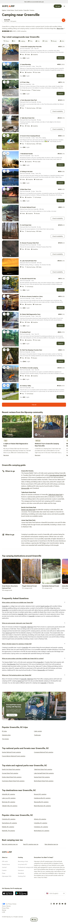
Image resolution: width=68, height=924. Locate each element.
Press (3, 873)
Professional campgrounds (25, 867)
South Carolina (19, 10)
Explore (4, 10)
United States (10, 10)
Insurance (21, 870)
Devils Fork (8, 633)
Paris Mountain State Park (57, 475)
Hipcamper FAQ (6, 876)
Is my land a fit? (22, 864)
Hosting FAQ (21, 876)
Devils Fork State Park (28, 509)
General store (6, 864)
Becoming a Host (23, 861)
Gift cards (5, 861)
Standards (21, 873)
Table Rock (30, 627)
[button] (34, 602)
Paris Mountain (11, 664)
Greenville (26, 10)
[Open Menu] (64, 6)
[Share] (7, 46)
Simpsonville (25, 488)
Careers (4, 870)
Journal (4, 867)
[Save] (4, 46)
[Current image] (8, 59)
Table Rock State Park (55, 494)
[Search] (63, 20)
